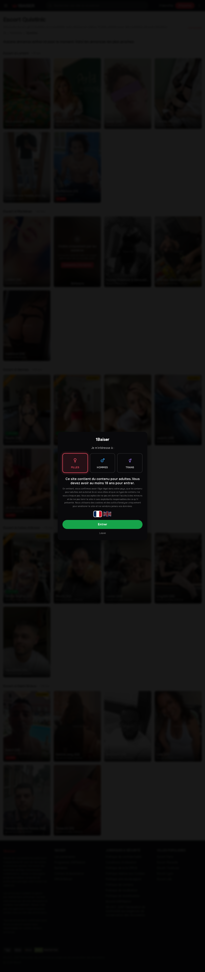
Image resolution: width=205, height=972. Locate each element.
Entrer (102, 524)
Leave (102, 533)
